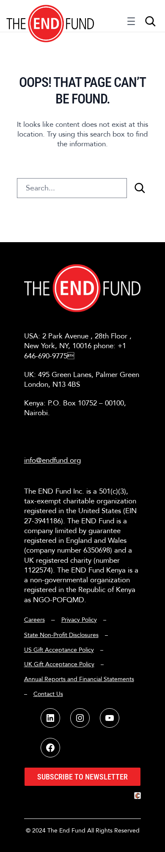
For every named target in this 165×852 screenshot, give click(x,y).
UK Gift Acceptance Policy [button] (59, 664)
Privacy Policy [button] (79, 620)
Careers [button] (34, 620)
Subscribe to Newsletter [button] (82, 776)
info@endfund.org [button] (52, 460)
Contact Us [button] (48, 694)
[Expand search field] (150, 21)
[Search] (139, 188)
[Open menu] (131, 23)
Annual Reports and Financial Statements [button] (79, 679)
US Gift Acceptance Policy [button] (59, 650)
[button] (50, 16)
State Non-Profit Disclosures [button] (61, 635)
